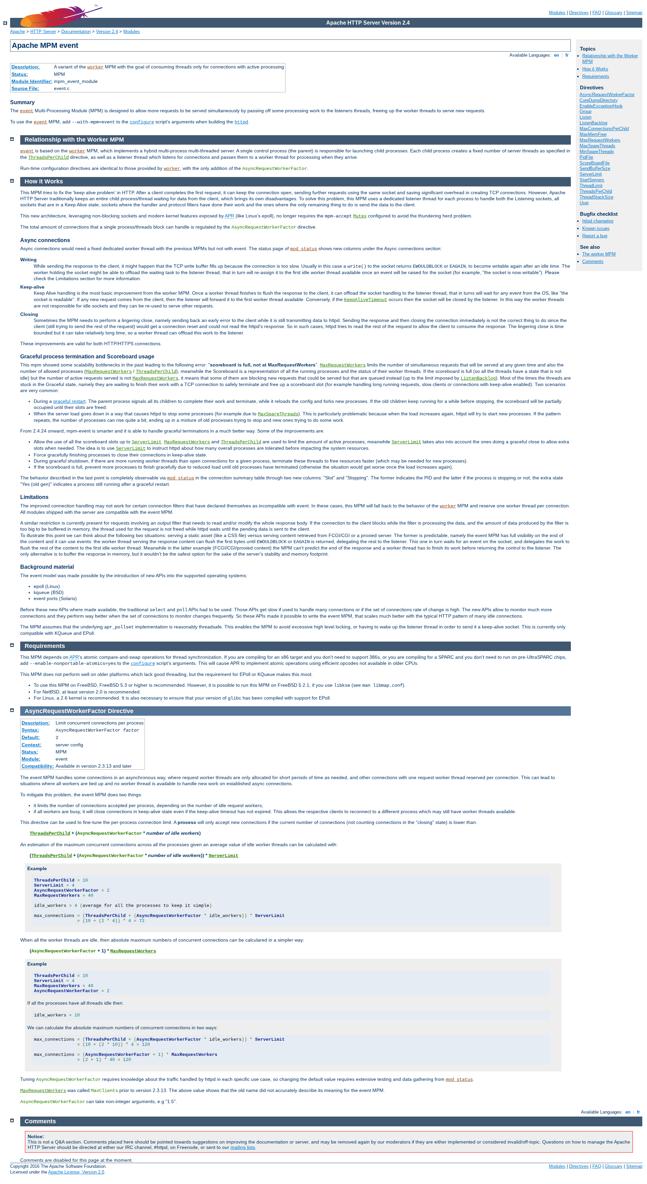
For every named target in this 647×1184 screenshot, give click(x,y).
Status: (19, 74)
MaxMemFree (593, 134)
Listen (585, 117)
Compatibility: (38, 766)
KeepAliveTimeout (365, 299)
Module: (31, 759)
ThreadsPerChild (596, 191)
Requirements (595, 76)
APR (229, 215)
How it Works (595, 68)
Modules (557, 12)
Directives (579, 12)
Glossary (613, 12)
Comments (593, 261)
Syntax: (30, 730)
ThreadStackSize (596, 197)
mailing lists (242, 1147)
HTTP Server (43, 31)
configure (142, 122)
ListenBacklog (593, 122)
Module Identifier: (31, 81)
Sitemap (634, 12)
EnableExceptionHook (601, 106)
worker (95, 67)
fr (567, 55)
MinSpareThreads (597, 151)
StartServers (592, 179)
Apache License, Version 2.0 (76, 1172)
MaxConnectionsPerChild (604, 128)
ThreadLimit (591, 185)
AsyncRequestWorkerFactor (607, 94)
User (584, 202)
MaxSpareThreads (597, 145)
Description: (25, 66)
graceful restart (69, 401)
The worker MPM (599, 254)
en (556, 55)
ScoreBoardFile (595, 163)
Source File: (25, 88)
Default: (31, 737)
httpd (241, 122)
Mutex (360, 216)
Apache (17, 31)
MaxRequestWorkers (600, 140)
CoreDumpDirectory (599, 100)
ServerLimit (591, 174)
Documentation (76, 31)
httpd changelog (597, 221)
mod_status (303, 248)
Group (585, 111)
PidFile (586, 157)
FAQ (596, 12)
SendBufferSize (595, 168)
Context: (31, 744)
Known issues (596, 228)
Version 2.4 (107, 31)
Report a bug (594, 235)
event (26, 111)
